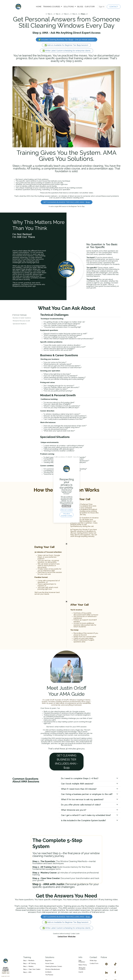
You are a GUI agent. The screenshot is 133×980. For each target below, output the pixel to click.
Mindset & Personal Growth (21, 321)
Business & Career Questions (22, 318)
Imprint (81, 972)
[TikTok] (115, 964)
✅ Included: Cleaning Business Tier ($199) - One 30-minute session (66, 40)
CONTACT (113, 7)
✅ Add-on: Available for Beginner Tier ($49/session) (66, 45)
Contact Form (94, 963)
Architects (48, 972)
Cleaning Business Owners (53, 966)
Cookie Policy (66, 506)
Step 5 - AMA (27, 972)
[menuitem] (38, 6)
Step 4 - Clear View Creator (31, 969)
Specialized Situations (19, 323)
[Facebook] (115, 972)
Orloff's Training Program (5, 969)
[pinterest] (106, 964)
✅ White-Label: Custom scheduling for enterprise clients (66, 51)
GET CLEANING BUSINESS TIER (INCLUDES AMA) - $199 (66, 202)
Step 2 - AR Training (29, 963)
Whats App (93, 960)
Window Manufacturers (52, 969)
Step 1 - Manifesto (28, 960)
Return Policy (83, 965)
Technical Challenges (20, 315)
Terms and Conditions (82, 968)
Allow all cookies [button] (66, 510)
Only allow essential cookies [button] (66, 515)
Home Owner (49, 963)
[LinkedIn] (106, 972)
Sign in (101, 7)
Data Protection (82, 961)
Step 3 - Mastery (28, 966)
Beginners (48, 960)
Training (27, 957)
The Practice (49, 975)
